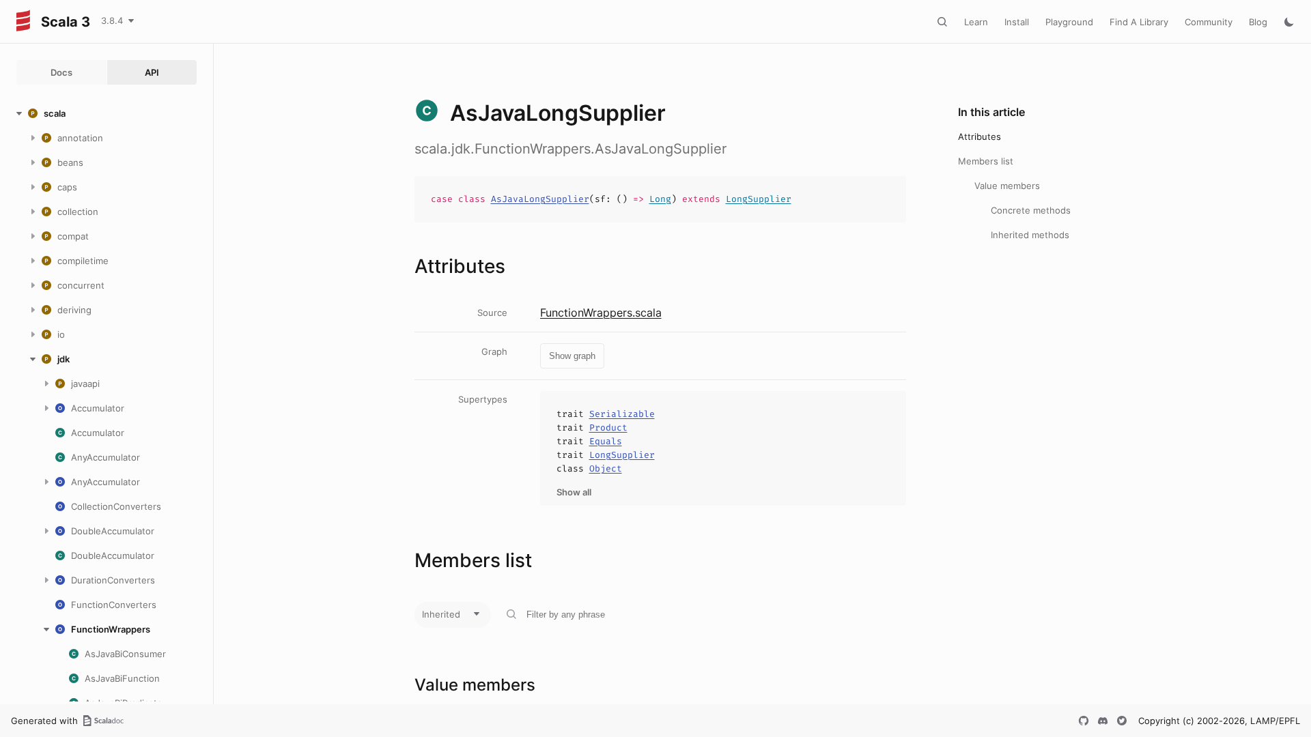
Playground (1069, 21)
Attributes (979, 136)
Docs (61, 72)
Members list (985, 161)
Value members (1007, 185)
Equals (605, 441)
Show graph (572, 356)
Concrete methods (1031, 210)
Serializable (622, 414)
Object (605, 468)
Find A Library (1139, 21)
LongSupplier (758, 199)
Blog (1258, 21)
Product (608, 427)
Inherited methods (1030, 234)
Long (660, 199)
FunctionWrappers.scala (601, 312)
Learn (976, 21)
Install (1016, 21)
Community (1208, 21)
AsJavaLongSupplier (540, 199)
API (152, 72)
